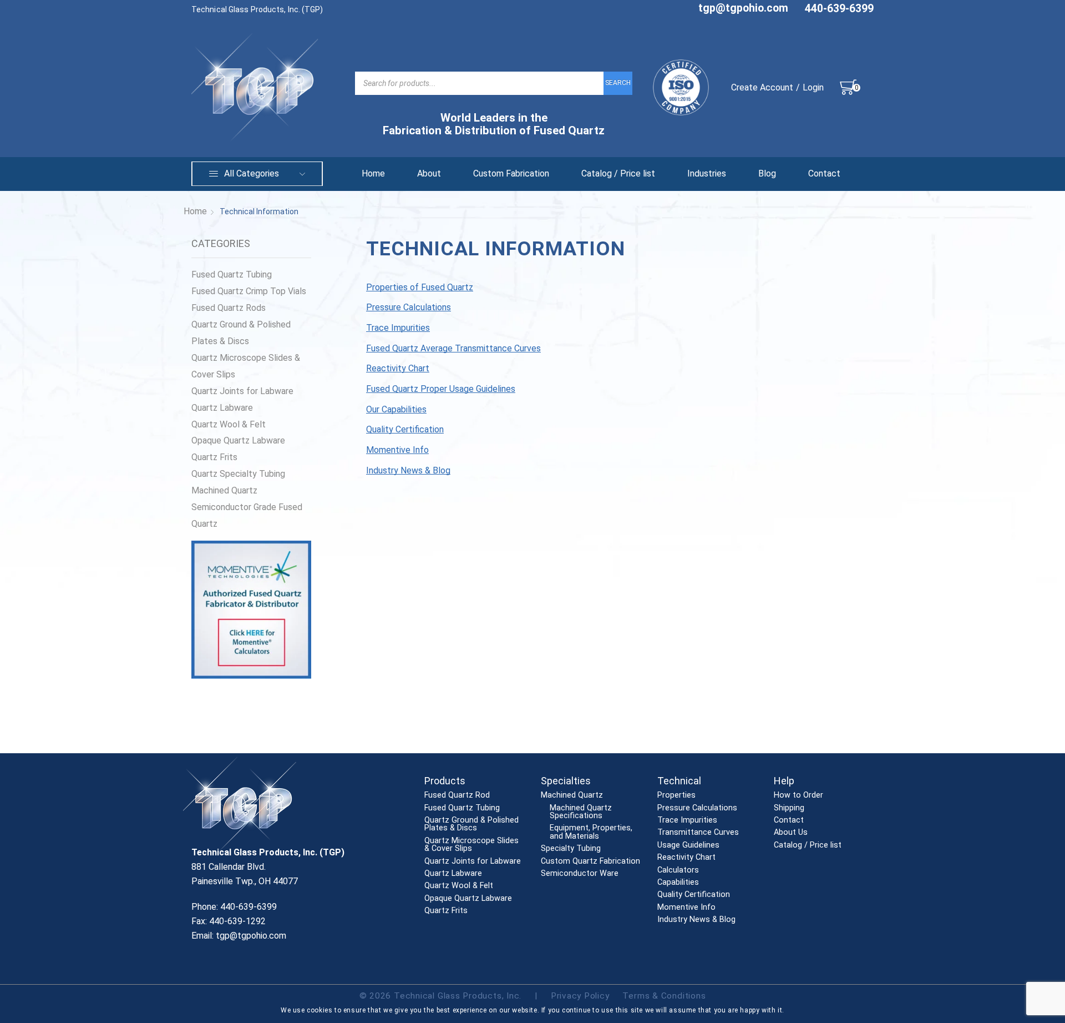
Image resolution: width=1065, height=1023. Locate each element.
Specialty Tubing (571, 849)
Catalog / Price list (618, 173)
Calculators (678, 870)
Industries (706, 173)
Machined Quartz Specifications (581, 812)
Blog (767, 173)
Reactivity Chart (397, 368)
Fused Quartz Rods (228, 308)
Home (373, 173)
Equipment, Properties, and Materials (591, 832)
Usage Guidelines (688, 845)
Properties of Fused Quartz (419, 287)
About (429, 173)
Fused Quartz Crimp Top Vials (248, 291)
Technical (679, 781)
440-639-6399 (839, 8)
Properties (676, 795)
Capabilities (678, 882)
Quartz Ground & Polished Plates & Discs (241, 332)
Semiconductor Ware (579, 874)
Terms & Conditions (664, 996)
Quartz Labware (222, 407)
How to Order (798, 795)
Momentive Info (397, 450)
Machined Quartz (224, 490)
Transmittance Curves (698, 832)
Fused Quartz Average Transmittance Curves (453, 348)
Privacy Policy (580, 996)
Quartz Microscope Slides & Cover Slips (245, 366)
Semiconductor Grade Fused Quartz (246, 515)
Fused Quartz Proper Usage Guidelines (440, 389)
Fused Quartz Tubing (231, 274)
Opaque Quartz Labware (238, 440)
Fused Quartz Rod (457, 795)
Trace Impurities (398, 327)
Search (618, 83)
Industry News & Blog (408, 470)
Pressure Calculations (408, 307)
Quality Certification (405, 429)
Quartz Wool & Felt (228, 424)
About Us (791, 832)
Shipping (789, 808)
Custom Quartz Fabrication (590, 861)
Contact (824, 173)
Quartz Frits (214, 457)
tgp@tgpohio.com (743, 8)
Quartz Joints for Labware (242, 391)
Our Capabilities (396, 409)
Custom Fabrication (511, 173)
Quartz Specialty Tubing (238, 473)
